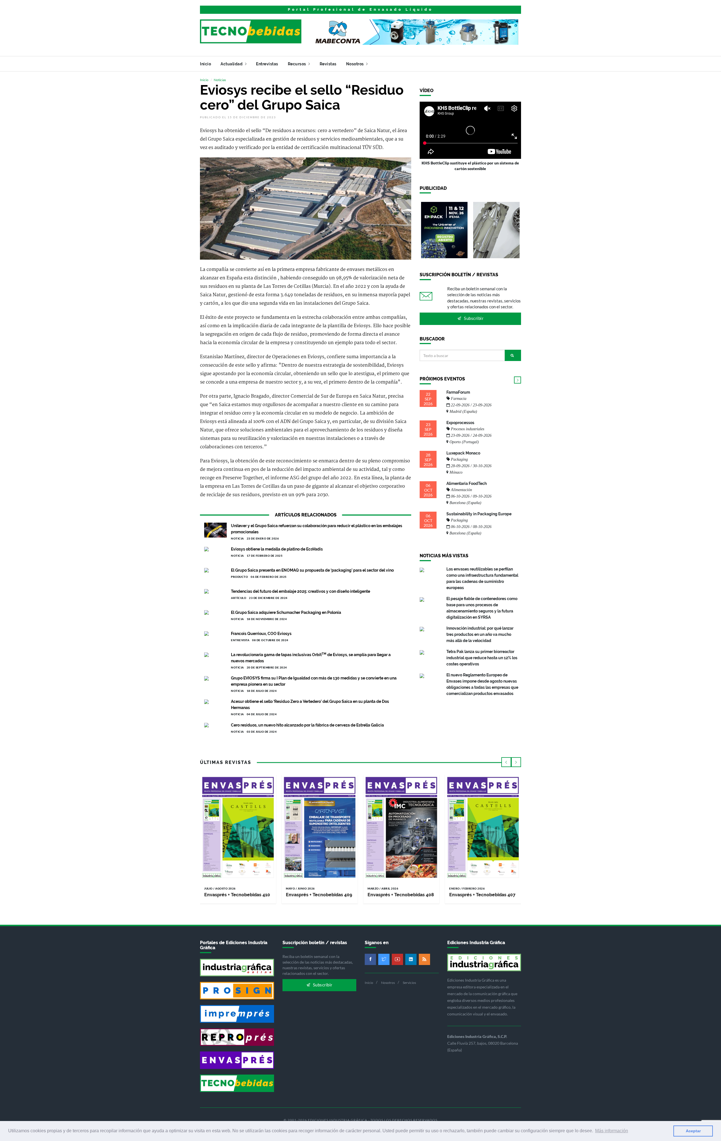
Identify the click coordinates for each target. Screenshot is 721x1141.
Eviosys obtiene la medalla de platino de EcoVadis (277, 549)
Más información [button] (611, 1130)
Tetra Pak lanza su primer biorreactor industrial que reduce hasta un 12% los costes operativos (481, 657)
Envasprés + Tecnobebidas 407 (482, 894)
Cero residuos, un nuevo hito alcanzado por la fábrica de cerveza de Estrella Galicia (307, 725)
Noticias (220, 80)
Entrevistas (267, 64)
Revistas (328, 64)
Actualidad (232, 64)
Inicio (205, 64)
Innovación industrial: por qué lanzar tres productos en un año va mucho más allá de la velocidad (479, 634)
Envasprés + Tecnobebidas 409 (319, 894)
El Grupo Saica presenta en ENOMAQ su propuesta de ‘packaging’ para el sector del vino (312, 570)
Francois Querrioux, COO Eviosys (261, 633)
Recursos (297, 64)
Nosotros (355, 64)
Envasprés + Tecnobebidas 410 (237, 894)
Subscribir (473, 319)
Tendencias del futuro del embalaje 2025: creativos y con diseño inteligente (300, 591)
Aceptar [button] (693, 1131)
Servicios (409, 982)
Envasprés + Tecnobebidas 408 (401, 894)
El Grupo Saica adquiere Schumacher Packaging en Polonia (286, 612)
